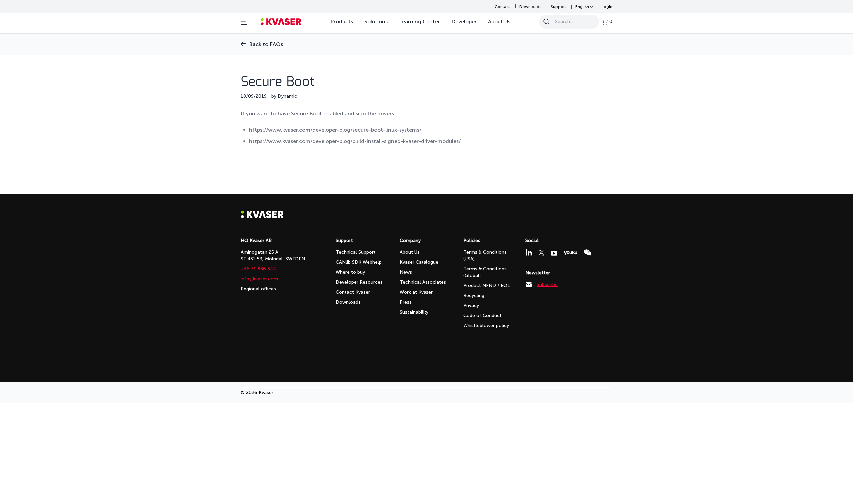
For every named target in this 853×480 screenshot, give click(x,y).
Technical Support (356, 252)
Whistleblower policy (486, 325)
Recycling (473, 295)
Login (607, 6)
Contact (502, 6)
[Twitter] (541, 253)
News (406, 272)
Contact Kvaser (353, 292)
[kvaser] (281, 22)
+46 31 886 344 (258, 269)
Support (558, 6)
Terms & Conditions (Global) (485, 272)
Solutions (376, 21)
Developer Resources (359, 282)
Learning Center (419, 21)
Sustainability (414, 312)
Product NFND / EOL (486, 285)
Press (406, 302)
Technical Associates (423, 282)
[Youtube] (554, 253)
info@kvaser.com (259, 279)
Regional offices (258, 289)
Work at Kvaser (416, 292)
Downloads (530, 6)
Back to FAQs (266, 44)
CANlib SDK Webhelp (359, 262)
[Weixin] (587, 252)
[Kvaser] (262, 216)
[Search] (546, 22)
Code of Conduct (482, 315)
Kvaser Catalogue (419, 262)
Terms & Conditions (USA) (485, 255)
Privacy (471, 305)
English (582, 6)
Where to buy (350, 272)
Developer (464, 21)
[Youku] (570, 253)
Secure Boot (278, 82)
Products (341, 21)
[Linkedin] (528, 252)
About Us (499, 21)
